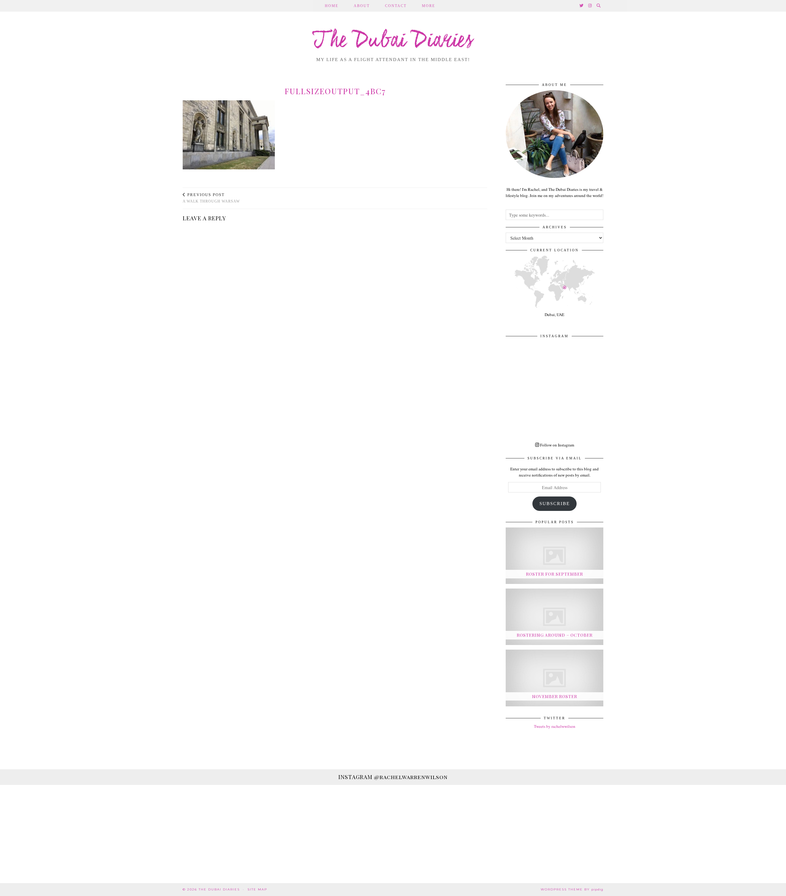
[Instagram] (590, 6)
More (428, 6)
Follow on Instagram (556, 445)
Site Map (257, 889)
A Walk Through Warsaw (211, 198)
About (362, 6)
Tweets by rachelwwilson (554, 726)
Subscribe (554, 503)
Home (331, 6)
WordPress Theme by (572, 889)
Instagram (393, 777)
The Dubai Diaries (393, 41)
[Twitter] (581, 6)
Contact (396, 6)
